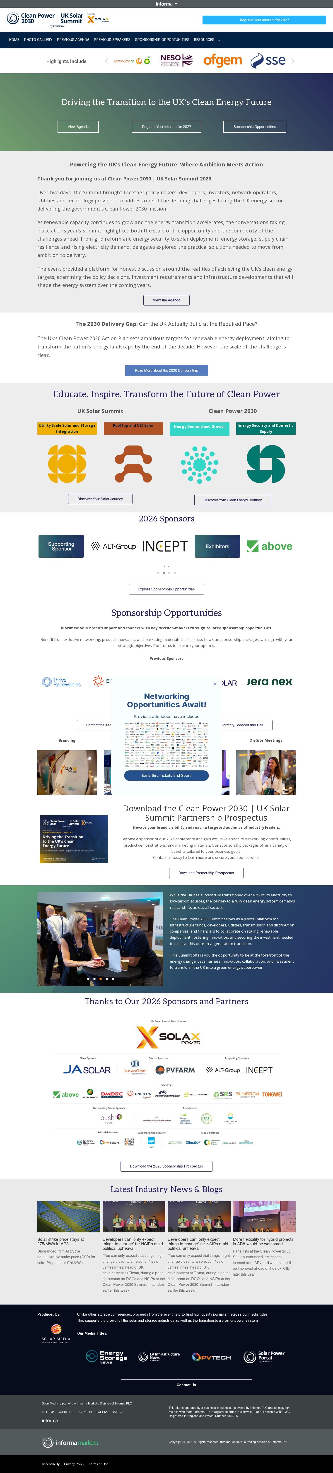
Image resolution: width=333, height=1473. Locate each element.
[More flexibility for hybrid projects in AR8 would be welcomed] (264, 1241)
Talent (118, 1412)
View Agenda (78, 127)
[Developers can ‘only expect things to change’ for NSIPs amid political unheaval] (199, 1249)
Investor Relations (93, 1412)
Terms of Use (98, 1464)
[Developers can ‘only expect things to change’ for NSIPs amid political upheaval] (134, 1249)
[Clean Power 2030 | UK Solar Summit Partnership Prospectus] (74, 839)
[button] (158, 573)
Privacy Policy (74, 1464)
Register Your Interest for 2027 (264, 20)
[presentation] (164, 566)
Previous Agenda (73, 40)
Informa (48, 1412)
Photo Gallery (38, 40)
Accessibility (51, 1464)
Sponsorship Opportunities (162, 40)
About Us (66, 1412)
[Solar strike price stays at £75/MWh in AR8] (68, 1235)
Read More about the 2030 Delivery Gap (166, 370)
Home (14, 40)
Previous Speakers (112, 40)
